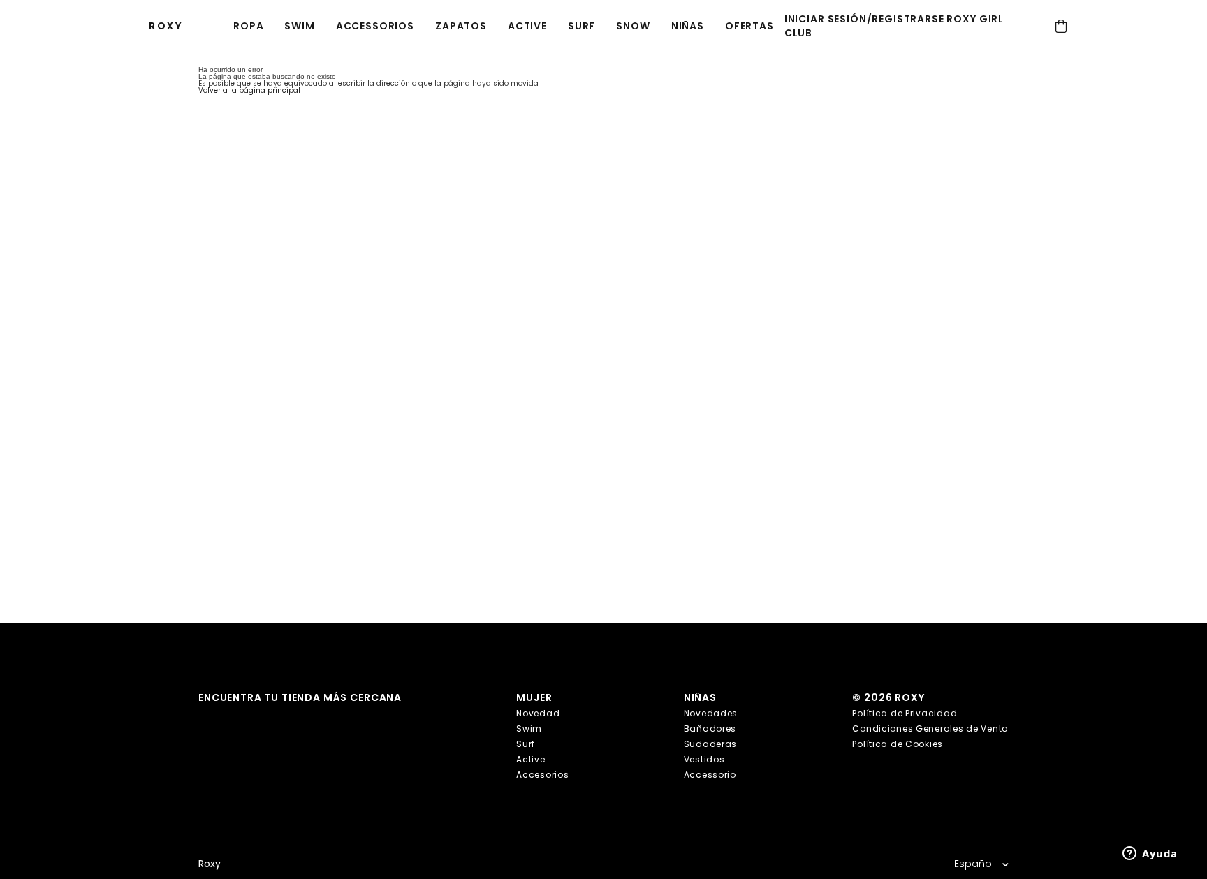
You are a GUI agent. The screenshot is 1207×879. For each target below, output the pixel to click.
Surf (581, 26)
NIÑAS (687, 26)
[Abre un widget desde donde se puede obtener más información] (1150, 854)
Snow (633, 26)
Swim (299, 26)
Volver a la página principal (249, 90)
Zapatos (461, 26)
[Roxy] (169, 26)
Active (527, 26)
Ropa (248, 26)
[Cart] (1061, 26)
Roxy (209, 864)
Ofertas (749, 26)
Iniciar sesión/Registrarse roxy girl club (894, 26)
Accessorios (375, 26)
